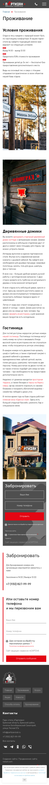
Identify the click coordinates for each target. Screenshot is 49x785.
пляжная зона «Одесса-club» (16, 400)
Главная (6, 12)
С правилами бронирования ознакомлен (22, 534)
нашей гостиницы (11, 336)
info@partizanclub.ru (12, 732)
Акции (7, 697)
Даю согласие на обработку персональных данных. (26, 524)
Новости (19, 697)
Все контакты (9, 741)
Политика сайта (10, 531)
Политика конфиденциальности (21, 646)
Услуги (37, 690)
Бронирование (32, 704)
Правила (8, 538)
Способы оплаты (12, 704)
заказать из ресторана (19, 314)
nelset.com (8, 762)
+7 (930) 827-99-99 (18, 584)
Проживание (23, 690)
